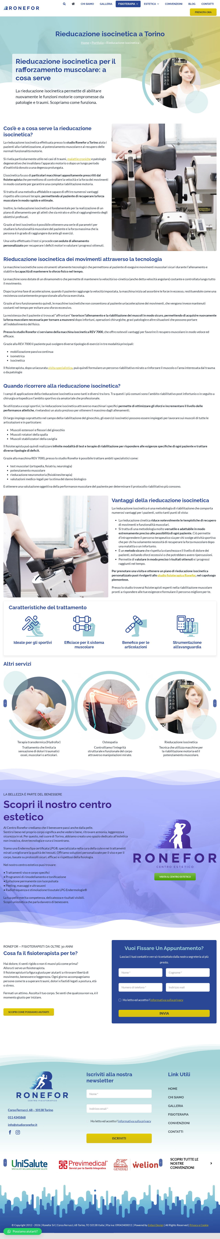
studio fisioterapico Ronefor (177, 575)
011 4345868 (17, 1117)
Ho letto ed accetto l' (153, 1000)
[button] (64, 4)
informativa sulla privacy (166, 1000)
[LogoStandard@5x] (42, 1073)
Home (85, 43)
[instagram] (18, 1132)
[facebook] (10, 1132)
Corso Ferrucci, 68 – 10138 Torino (30, 1110)
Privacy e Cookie (199, 1225)
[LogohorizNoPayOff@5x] (21, 8)
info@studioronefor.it (22, 1125)
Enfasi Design (155, 1225)
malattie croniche (79, 159)
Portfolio (98, 43)
